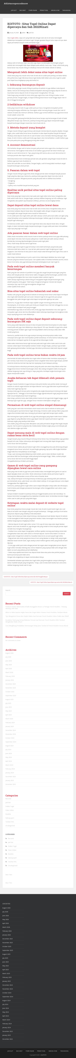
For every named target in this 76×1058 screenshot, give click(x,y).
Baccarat (23, 10)
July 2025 (8, 703)
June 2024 (8, 753)
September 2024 (10, 742)
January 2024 (9, 773)
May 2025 (8, 711)
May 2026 (8, 665)
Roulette (8, 814)
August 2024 (9, 746)
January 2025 (9, 726)
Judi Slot (14, 10)
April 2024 (8, 761)
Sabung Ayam (55, 10)
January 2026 (9, 680)
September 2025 (10, 695)
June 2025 (8, 707)
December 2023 (10, 776)
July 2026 (8, 657)
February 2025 (10, 722)
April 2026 (8, 668)
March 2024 (9, 765)
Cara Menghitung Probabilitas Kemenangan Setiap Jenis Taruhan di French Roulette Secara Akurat (36, 626)
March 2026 (9, 672)
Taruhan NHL (66, 10)
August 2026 (9, 653)
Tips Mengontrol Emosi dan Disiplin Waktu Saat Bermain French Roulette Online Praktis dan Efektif (37, 616)
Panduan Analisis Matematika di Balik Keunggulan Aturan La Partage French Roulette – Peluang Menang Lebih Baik (36, 607)
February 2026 (10, 676)
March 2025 (9, 719)
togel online (14, 38)
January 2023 (9, 780)
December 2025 (10, 684)
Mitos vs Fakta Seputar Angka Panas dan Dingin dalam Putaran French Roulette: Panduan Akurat (36, 612)
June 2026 (8, 661)
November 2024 (10, 734)
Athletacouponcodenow (16, 3)
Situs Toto (8, 875)
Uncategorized (10, 826)
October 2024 (9, 738)
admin (23, 33)
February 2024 (10, 769)
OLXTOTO (43, 1055)
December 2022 (10, 784)
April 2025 (8, 715)
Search (7, 590)
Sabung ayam (9, 818)
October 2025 (9, 692)
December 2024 (10, 730)
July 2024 (8, 749)
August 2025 (9, 699)
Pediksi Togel (44, 10)
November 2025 (10, 688)
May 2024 (8, 757)
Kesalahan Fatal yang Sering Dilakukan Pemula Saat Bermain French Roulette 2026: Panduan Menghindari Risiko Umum (35, 621)
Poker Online (33, 10)
